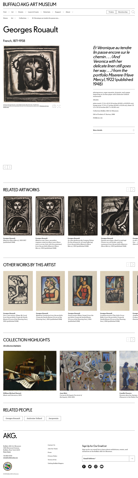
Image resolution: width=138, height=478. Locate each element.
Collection (22, 18)
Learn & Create (33, 12)
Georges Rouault (30, 29)
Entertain (46, 12)
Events (20, 12)
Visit (5, 12)
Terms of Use (52, 459)
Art (12, 12)
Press (50, 452)
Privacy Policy (52, 456)
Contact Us (51, 445)
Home (5, 18)
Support (58, 12)
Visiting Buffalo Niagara (55, 463)
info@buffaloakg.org (10, 457)
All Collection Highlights (12, 345)
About (68, 12)
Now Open (7, 452)
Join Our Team (53, 448)
